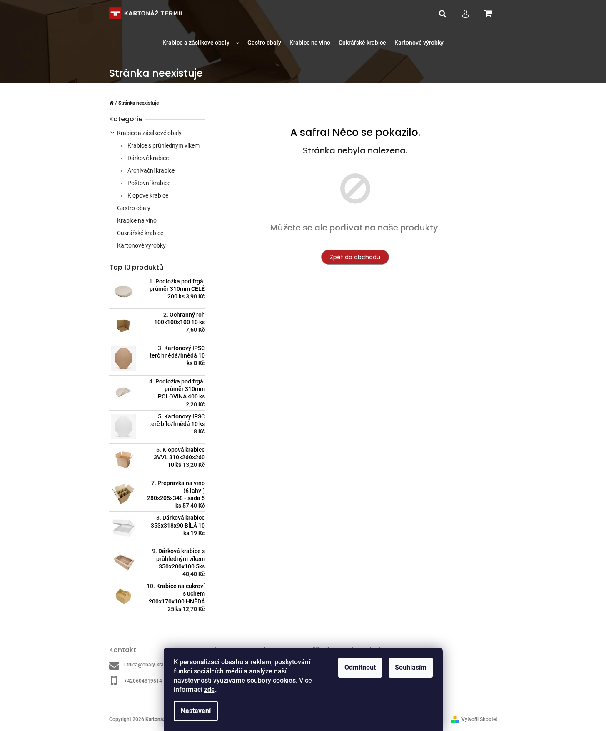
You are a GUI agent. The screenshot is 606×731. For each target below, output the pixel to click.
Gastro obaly (133, 208)
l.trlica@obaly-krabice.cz (151, 665)
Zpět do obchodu (355, 257)
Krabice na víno (137, 220)
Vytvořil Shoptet (479, 719)
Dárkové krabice (147, 158)
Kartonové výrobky (141, 245)
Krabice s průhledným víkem (163, 145)
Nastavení (196, 711)
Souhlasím (410, 667)
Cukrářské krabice (140, 233)
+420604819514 (143, 681)
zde (209, 689)
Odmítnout (360, 667)
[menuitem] (200, 42)
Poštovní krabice (148, 183)
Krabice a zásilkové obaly (149, 133)
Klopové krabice (147, 195)
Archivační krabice (150, 170)
